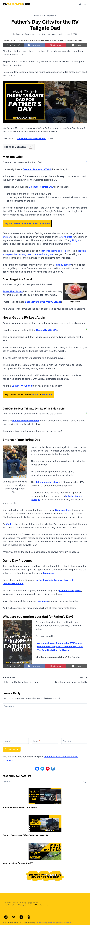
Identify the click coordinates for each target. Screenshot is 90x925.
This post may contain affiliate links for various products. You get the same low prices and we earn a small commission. (46, 40)
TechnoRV (47, 394)
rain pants (42, 601)
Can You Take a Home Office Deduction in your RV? (26, 835)
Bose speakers (63, 510)
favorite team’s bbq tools (55, 251)
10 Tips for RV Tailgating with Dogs (21, 679)
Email (36, 741)
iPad (8, 524)
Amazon (35, 394)
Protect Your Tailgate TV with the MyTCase (60, 646)
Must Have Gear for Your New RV (18, 863)
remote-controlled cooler (25, 420)
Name (8, 741)
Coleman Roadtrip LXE (41, 187)
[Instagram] (21, 917)
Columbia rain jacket (70, 590)
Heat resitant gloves (44, 254)
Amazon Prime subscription (31, 138)
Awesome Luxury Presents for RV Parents (59, 643)
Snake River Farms (13, 291)
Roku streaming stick (47, 482)
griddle (6, 237)
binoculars (48, 573)
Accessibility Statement (64, 922)
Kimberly (19, 34)
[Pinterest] (28, 917)
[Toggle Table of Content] (29, 147)
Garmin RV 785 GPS (46, 330)
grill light (74, 240)
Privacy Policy (51, 922)
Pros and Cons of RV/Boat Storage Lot (20, 807)
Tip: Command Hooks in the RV (71, 679)
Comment (10, 706)
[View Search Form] (80, 4)
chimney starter (62, 264)
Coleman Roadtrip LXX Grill (37, 169)
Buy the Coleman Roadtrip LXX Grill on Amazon (27, 223)
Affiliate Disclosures (40, 905)
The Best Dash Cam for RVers (53, 650)
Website (66, 741)
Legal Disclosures (40, 922)
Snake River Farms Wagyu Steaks (43, 302)
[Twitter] (13, 917)
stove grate (66, 237)
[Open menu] (85, 4)
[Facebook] (6, 917)
